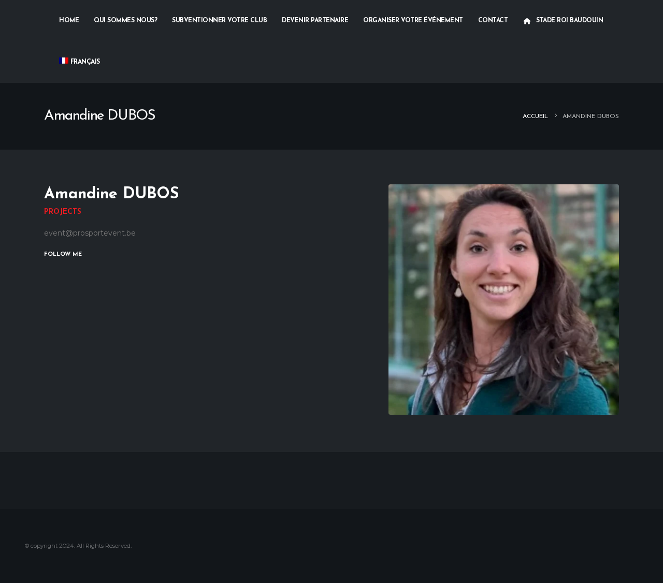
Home (69, 21)
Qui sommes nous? (125, 21)
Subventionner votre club (219, 21)
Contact (493, 21)
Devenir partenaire (315, 21)
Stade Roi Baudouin (569, 21)
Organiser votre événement (413, 21)
